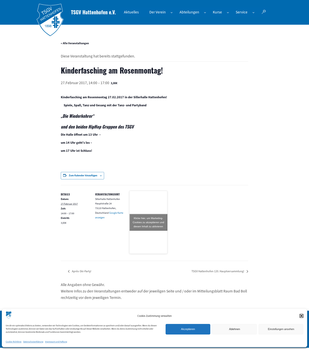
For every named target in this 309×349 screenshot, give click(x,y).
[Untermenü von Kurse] (228, 12)
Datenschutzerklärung (33, 341)
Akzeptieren (188, 329)
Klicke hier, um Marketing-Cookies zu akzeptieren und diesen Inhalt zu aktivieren (148, 222)
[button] (301, 316)
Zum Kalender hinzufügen (83, 175)
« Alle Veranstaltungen (75, 43)
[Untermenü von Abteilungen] (205, 12)
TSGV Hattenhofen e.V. (93, 12)
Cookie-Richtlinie (13, 341)
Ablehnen (234, 329)
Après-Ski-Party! (81, 271)
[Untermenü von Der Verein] (171, 12)
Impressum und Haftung (56, 341)
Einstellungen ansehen (281, 329)
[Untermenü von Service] (253, 12)
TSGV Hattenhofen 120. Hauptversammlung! (218, 271)
